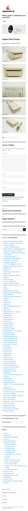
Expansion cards (8, 471)
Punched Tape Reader (11, 463)
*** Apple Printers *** (10, 390)
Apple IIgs (6, 304)
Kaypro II (7, 458)
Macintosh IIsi (8, 351)
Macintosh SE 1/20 (9, 325)
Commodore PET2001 (11, 444)
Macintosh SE (7, 321)
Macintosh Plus (8, 317)
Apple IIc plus (7, 302)
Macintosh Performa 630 (10, 342)
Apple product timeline (10, 441)
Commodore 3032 (9, 446)
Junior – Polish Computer (12, 462)
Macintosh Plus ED (9, 319)
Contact (6, 433)
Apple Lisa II (7, 310)
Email (4, 180)
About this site (7, 435)
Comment (4, 153)
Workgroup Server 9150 (10, 371)
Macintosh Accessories (10, 382)
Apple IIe (6, 289)
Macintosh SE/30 (8, 327)
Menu (4, 21)
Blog (18, 137)
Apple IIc (6, 300)
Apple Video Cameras (9, 407)
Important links (8, 479)
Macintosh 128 (7, 313)
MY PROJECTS (7, 477)
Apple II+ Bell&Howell (10, 281)
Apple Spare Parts (8, 473)
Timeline (6, 483)
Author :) (6, 137)
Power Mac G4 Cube (9, 403)
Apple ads (6, 439)
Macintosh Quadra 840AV (10, 365)
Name (4, 174)
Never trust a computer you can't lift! (10, 507)
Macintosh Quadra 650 (10, 361)
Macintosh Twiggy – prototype (12, 311)
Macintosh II (7, 346)
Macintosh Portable (9, 411)
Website (4, 187)
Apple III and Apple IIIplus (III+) (12, 306)
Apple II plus (7, 273)
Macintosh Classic (9, 332)
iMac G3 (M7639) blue (9, 399)
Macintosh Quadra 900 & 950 (12, 367)
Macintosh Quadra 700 (10, 363)
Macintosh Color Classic (10, 344)
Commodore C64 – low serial (13, 454)
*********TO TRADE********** (12, 264)
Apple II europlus (8, 279)
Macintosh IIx (7, 348)
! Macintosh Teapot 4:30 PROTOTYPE (14, 391)
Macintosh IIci (8, 353)
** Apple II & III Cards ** (10, 256)
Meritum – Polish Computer (12, 460)
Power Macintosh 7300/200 (11, 409)
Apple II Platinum (8, 294)
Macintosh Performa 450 (10, 340)
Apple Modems (8, 378)
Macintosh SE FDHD (9, 329)
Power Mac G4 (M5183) (10, 397)
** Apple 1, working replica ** (12, 247)
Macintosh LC (7, 355)
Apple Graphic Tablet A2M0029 (12, 258)
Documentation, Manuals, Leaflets (13, 481)
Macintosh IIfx (8, 350)
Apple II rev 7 (7, 270)
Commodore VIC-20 (10, 450)
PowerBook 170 (8, 372)
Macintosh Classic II (9, 334)
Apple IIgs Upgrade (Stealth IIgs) (12, 292)
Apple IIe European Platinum (11, 283)
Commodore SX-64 (10, 452)
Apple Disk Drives (9, 380)
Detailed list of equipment (11, 437)
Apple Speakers (8, 388)
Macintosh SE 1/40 (9, 323)
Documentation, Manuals (10, 469)
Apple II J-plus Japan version (11, 271)
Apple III (6, 308)
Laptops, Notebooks (9, 405)
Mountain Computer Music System (13, 241)
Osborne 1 (7, 456)
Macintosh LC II (8, 357)
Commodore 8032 (9, 448)
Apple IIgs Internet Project (11, 290)
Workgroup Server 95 (9, 369)
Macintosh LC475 (8, 359)
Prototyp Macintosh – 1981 (11, 475)
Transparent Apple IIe (10, 262)
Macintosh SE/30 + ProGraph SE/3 (13, 331)
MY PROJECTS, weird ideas (11, 260)
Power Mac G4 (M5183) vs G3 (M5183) (13, 395)
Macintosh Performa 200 (10, 336)
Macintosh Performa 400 (10, 338)
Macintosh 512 (7, 315)
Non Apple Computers (10, 443)
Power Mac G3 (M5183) (10, 393)
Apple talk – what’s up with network (14, 401)
